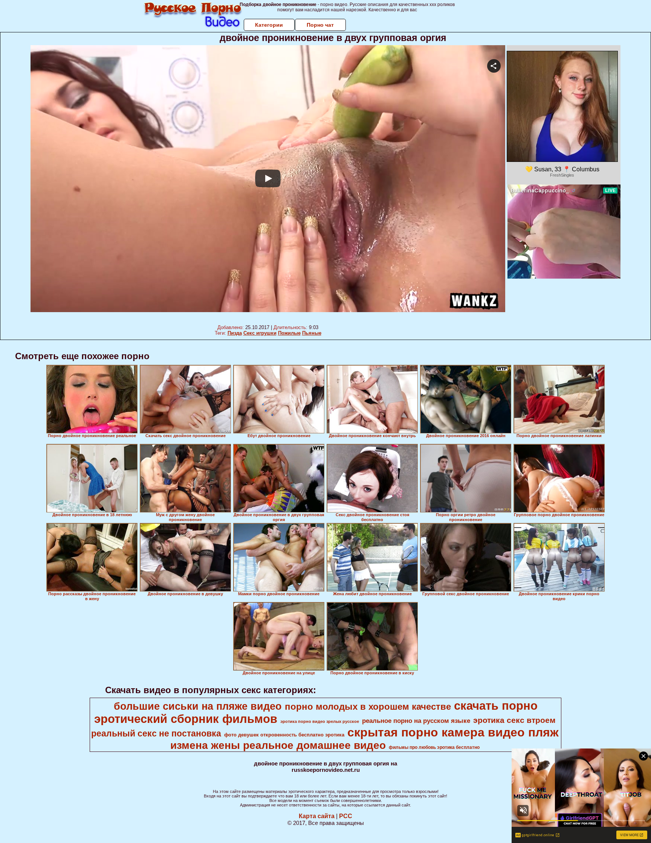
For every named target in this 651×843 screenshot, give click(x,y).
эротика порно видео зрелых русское (319, 721)
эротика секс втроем (514, 720)
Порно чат (320, 25)
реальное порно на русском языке (416, 720)
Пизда (235, 333)
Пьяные (311, 333)
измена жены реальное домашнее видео (278, 745)
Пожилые (289, 333)
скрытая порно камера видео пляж (453, 732)
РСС (345, 816)
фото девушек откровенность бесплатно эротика (284, 735)
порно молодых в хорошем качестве (368, 706)
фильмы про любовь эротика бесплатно (434, 747)
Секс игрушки (260, 333)
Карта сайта (317, 816)
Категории (269, 25)
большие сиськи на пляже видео (198, 706)
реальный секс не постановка (156, 733)
